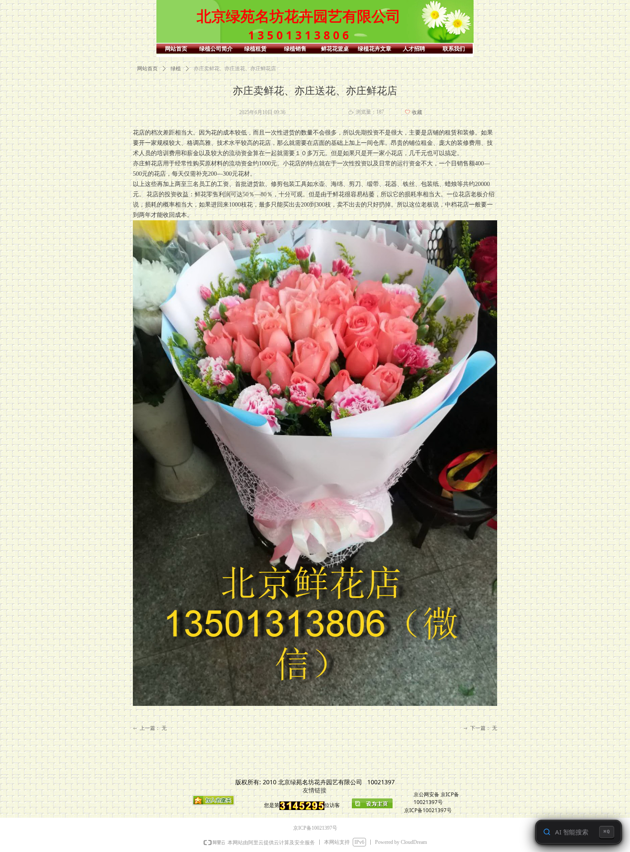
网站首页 (147, 69)
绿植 (176, 69)
